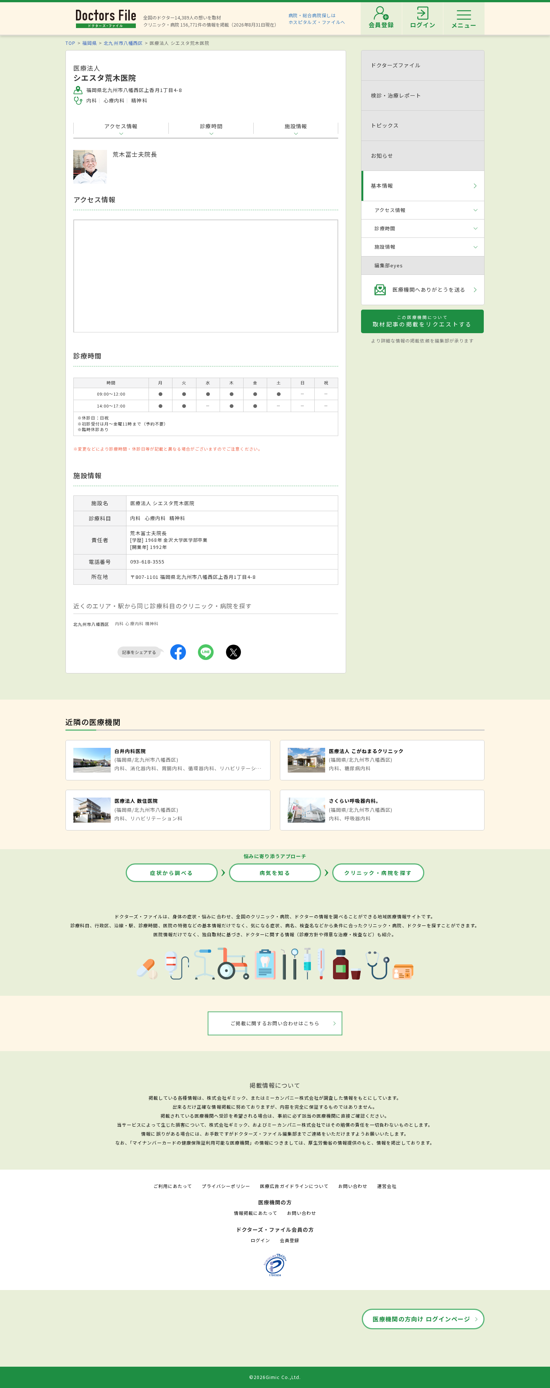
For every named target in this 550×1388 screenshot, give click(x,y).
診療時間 (211, 126)
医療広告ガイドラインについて (294, 1186)
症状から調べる (171, 872)
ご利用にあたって (172, 1186)
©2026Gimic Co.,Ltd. (275, 1377)
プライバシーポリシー (226, 1186)
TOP (70, 43)
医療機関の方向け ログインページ (421, 1318)
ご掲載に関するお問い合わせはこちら (275, 1023)
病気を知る (275, 872)
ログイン (260, 1240)
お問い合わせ (352, 1186)
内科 (119, 623)
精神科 (152, 623)
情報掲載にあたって (255, 1213)
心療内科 (134, 623)
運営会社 (387, 1186)
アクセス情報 (121, 126)
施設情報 (296, 126)
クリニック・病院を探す (378, 872)
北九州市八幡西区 (123, 43)
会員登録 (289, 1240)
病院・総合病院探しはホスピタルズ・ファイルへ (317, 18)
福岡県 (89, 43)
